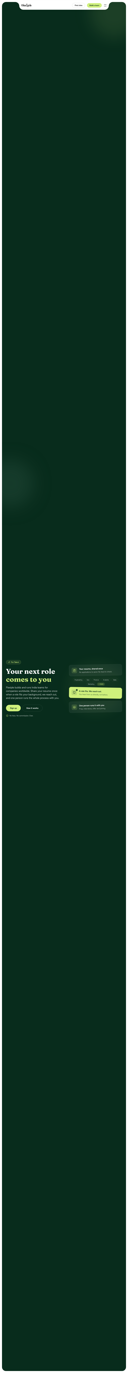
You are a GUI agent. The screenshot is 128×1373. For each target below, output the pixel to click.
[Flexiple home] (26, 5)
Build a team (94, 5)
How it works (32, 708)
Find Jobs (78, 5)
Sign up (13, 708)
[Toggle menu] (105, 5)
